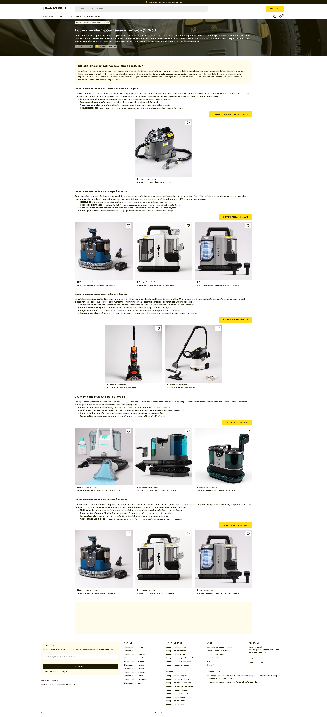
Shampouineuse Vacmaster (135, 679)
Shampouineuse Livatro (134, 669)
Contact (210, 665)
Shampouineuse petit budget (178, 690)
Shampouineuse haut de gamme (179, 683)
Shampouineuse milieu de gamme (179, 686)
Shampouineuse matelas (176, 651)
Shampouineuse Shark (133, 676)
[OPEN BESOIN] (84, 16)
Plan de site (282, 713)
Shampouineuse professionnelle (179, 661)
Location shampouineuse (92, 22)
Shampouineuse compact (176, 676)
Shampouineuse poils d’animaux (179, 693)
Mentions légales (256, 663)
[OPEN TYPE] (73, 16)
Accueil (78, 22)
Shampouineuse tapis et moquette (180, 658)
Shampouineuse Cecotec (134, 654)
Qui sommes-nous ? (215, 654)
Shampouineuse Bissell (133, 651)
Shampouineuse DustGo (134, 658)
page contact (260, 652)
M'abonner (80, 666)
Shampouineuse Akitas (133, 647)
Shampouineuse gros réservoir (178, 679)
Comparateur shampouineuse (219, 647)
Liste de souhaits (214, 658)
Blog (209, 661)
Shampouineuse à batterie (177, 701)
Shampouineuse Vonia (133, 683)
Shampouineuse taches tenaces (179, 697)
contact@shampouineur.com (261, 649)
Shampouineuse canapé (176, 647)
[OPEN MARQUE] (65, 16)
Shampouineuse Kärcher (134, 665)
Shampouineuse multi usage (177, 665)
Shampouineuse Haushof (134, 661)
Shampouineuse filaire (175, 704)
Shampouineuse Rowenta (134, 672)
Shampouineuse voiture (175, 654)
